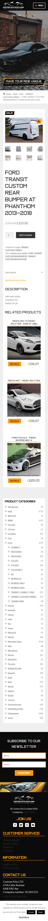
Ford (21, 94)
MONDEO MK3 (17, 583)
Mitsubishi (12, 650)
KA (12, 574)
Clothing (12, 534)
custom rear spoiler (18, 253)
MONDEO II (16, 578)
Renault (11, 673)
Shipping (8, 847)
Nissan (11, 655)
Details (14, 364)
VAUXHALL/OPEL (15, 709)
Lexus (10, 628)
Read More (24, 917)
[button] (39, 121)
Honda (11, 605)
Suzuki (11, 695)
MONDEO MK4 (17, 587)
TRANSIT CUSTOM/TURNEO (24, 597)
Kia (9, 623)
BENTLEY (12, 516)
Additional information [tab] (15, 280)
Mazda (11, 637)
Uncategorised (14, 704)
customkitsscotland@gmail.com (22, 899)
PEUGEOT (12, 659)
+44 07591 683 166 (15, 896)
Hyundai (11, 610)
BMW (10, 520)
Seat (10, 682)
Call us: (24, 15)
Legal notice (10, 864)
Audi (10, 511)
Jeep (10, 619)
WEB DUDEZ (29, 812)
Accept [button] (31, 912)
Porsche (11, 664)
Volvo (10, 718)
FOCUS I (14, 561)
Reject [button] (40, 912)
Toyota (11, 700)
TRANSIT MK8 (17, 601)
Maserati (12, 632)
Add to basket (25, 235)
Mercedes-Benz (15, 641)
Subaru (11, 691)
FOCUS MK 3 (16, 570)
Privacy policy (11, 867)
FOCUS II (15, 565)
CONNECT (16, 547)
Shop (15, 94)
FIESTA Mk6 (16, 552)
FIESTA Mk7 (16, 556)
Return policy (11, 843)
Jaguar (11, 614)
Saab (10, 677)
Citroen (11, 529)
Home (8, 94)
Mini (10, 646)
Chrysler (11, 525)
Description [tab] (10, 272)
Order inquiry (11, 840)
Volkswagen (13, 713)
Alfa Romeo (13, 507)
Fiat (9, 538)
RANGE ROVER (14, 668)
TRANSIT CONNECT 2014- (23, 592)
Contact (8, 850)
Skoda (10, 686)
